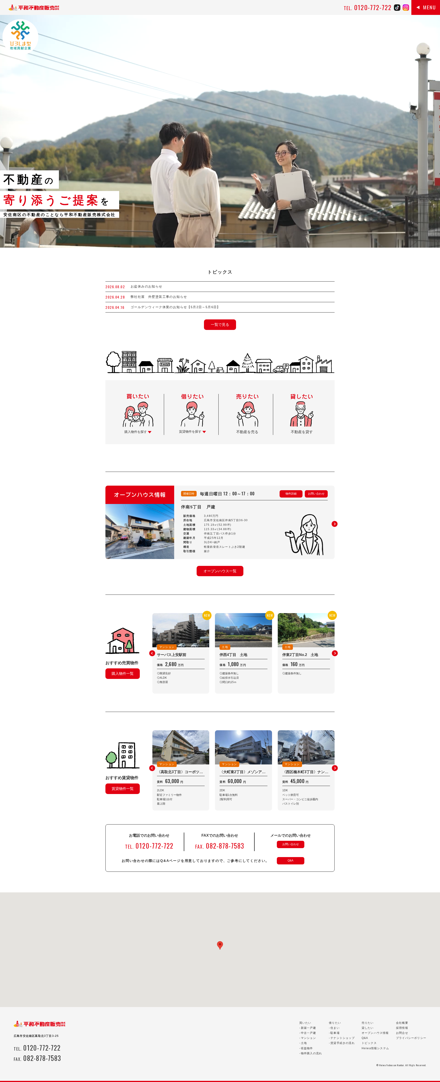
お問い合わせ (316, 493)
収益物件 (307, 1048)
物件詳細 (291, 493)
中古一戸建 (308, 1033)
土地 (304, 1043)
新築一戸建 (308, 1027)
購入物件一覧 (123, 673)
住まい (335, 1027)
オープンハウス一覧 (220, 571)
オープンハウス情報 (375, 1033)
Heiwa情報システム (375, 1048)
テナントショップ (342, 1038)
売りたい (368, 1022)
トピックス (369, 1043)
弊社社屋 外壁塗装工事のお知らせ (161, 297)
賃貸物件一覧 (123, 789)
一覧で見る (220, 325)
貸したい (368, 1027)
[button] (334, 524)
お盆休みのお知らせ (146, 286)
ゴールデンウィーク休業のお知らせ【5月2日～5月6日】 (175, 307)
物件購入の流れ (311, 1053)
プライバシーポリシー (411, 1038)
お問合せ (402, 1033)
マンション (308, 1038)
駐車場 (335, 1033)
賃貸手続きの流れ (342, 1043)
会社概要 (402, 1022)
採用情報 (402, 1027)
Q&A (290, 860)
